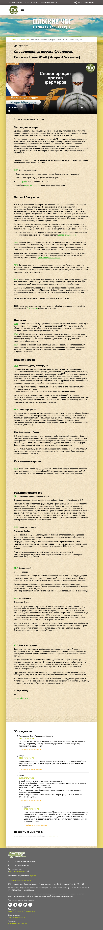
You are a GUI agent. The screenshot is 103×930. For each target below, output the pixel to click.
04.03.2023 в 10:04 (26, 738)
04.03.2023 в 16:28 (26, 758)
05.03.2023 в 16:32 (26, 778)
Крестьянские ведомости (18, 871)
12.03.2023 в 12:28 (31, 809)
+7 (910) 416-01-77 (31, 2)
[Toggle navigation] (22, 10)
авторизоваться (52, 836)
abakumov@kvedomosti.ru (17, 923)
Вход (80, 2)
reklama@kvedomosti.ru (48, 2)
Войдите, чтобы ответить (31, 750)
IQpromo (33, 876)
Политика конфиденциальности (19, 880)
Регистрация (89, 2)
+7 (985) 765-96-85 (15, 2)
